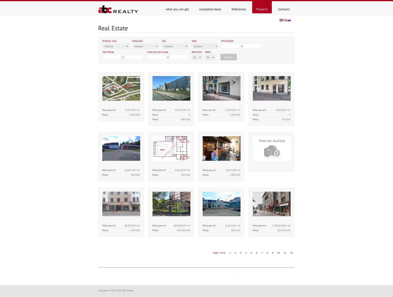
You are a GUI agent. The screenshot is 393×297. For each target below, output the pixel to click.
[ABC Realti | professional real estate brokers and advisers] (119, 12)
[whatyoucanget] (177, 7)
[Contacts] (284, 7)
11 (285, 253)
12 (291, 253)
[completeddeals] (210, 7)
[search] (227, 55)
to (232, 43)
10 (278, 253)
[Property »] (262, 7)
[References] (238, 7)
